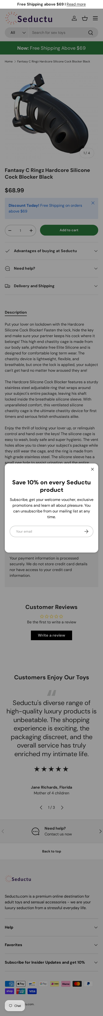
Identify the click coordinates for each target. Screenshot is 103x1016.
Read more (76, 4)
